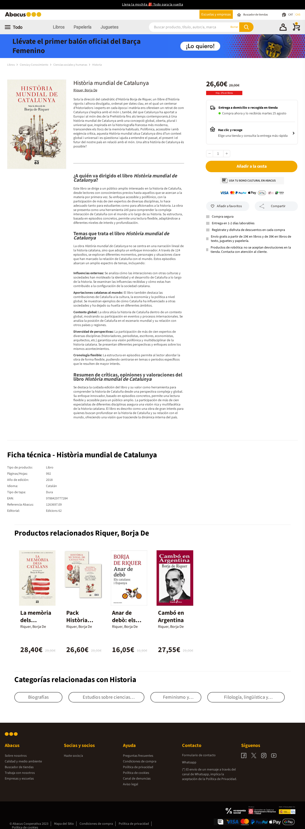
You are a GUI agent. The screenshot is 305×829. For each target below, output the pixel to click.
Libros (59, 26)
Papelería (83, 26)
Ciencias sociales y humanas (70, 65)
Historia (97, 65)
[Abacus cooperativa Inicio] (24, 16)
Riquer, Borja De (85, 90)
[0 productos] (296, 29)
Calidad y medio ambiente (23, 761)
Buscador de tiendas (19, 767)
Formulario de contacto (199, 755)
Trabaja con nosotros (20, 772)
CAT (290, 15)
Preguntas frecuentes (138, 755)
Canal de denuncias (137, 778)
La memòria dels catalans (35, 620)
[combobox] (183, 27)
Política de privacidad (138, 767)
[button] (283, 27)
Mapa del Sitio (64, 823)
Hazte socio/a (73, 755)
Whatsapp (189, 762)
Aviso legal (130, 784)
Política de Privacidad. (221, 779)
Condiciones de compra (139, 761)
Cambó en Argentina (171, 616)
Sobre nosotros (16, 755)
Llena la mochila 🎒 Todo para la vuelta (152, 4)
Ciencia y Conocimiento (34, 65)
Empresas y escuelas (19, 778)
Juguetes (109, 26)
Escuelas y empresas (216, 14)
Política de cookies (136, 772)
